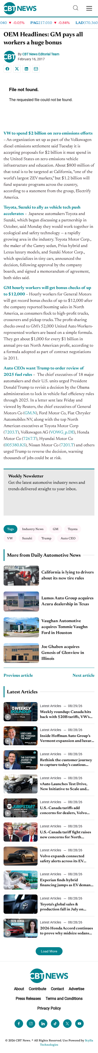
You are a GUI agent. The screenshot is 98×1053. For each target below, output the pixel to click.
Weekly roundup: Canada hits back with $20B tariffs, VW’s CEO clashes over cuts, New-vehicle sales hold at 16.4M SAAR (65, 715)
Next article (83, 676)
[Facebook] (7, 69)
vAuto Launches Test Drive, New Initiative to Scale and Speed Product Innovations (64, 787)
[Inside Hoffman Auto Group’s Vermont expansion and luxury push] (21, 735)
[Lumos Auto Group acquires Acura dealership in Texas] (21, 601)
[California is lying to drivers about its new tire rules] (21, 576)
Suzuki (27, 538)
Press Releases (28, 998)
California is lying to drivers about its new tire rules (67, 575)
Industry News (33, 529)
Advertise (76, 989)
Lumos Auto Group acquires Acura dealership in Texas (67, 601)
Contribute (37, 989)
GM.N (30, 413)
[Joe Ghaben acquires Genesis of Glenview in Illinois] (21, 653)
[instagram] (31, 1023)
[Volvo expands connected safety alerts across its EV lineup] (21, 856)
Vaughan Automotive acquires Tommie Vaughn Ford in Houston (64, 627)
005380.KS (15, 445)
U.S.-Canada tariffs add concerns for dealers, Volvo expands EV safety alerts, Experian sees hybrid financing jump (67, 811)
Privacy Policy (49, 1008)
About (19, 989)
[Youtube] (79, 1023)
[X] (17, 69)
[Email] (36, 69)
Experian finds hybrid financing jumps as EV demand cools (66, 883)
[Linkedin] (26, 69)
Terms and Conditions (64, 998)
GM (56, 529)
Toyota (73, 529)
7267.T (29, 439)
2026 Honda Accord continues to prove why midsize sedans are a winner (66, 931)
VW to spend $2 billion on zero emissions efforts (48, 133)
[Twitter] (67, 1023)
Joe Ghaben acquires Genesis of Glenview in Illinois (62, 653)
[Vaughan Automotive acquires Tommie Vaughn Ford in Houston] (21, 627)
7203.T (11, 432)
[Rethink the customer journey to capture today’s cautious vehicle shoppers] (21, 759)
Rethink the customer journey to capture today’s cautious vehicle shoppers (66, 763)
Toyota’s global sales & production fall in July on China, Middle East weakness (65, 907)
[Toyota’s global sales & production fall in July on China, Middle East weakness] (21, 904)
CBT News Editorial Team (40, 54)
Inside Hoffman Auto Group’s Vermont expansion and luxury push (66, 739)
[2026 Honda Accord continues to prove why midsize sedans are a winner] (21, 928)
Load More (49, 951)
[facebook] (19, 1023)
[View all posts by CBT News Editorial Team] (11, 57)
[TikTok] (55, 1023)
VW (10, 538)
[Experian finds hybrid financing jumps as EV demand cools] (21, 880)
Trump (46, 538)
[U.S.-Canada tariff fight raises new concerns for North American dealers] (21, 831)
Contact (57, 989)
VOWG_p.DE (62, 432)
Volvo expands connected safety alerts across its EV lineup (62, 859)
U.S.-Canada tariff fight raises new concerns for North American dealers (65, 835)
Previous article (18, 676)
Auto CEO (68, 538)
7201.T (67, 445)
